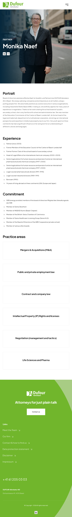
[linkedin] (4, 53)
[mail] (8, 53)
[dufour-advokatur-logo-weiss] (36, 392)
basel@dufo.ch (8, 485)
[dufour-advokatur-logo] (13, 3)
